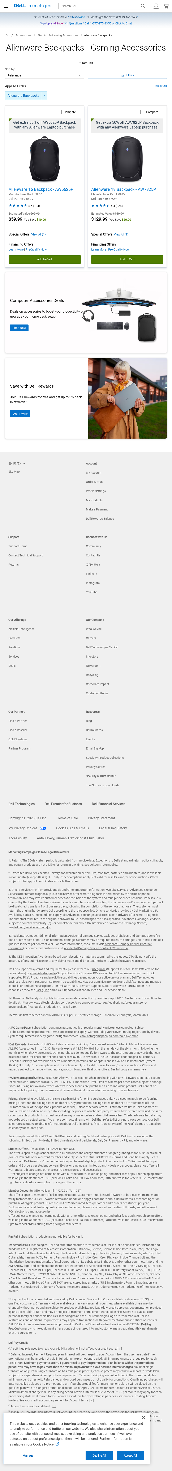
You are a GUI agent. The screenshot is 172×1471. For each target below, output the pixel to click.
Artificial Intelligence (21, 629)
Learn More (20, 413)
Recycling (92, 675)
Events (90, 739)
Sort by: (10, 69)
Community (93, 546)
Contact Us (93, 555)
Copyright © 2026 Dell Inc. (27, 818)
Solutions (14, 647)
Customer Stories (97, 693)
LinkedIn (91, 573)
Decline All (99, 1455)
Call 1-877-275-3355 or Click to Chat (100, 23)
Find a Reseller (17, 730)
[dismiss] (44, 96)
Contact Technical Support (25, 555)
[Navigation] (6, 6)
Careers (91, 638)
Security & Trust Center (101, 776)
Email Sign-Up (95, 748)
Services (13, 656)
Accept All (130, 1455)
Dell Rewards (94, 730)
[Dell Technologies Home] (32, 6)
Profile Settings (96, 491)
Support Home (17, 546)
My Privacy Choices (23, 828)
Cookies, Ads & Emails (72, 828)
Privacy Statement (101, 818)
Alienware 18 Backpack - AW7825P (123, 189)
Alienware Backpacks (23, 96)
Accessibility (17, 838)
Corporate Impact (97, 684)
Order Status (94, 482)
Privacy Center (95, 767)
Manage (28, 1455)
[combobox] (102, 6)
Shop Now (19, 328)
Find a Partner (17, 721)
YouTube (91, 592)
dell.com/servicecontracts (30, 927)
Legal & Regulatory (113, 828)
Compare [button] (70, 112)
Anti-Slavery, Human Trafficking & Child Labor (70, 838)
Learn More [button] (16, 249)
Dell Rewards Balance (100, 518)
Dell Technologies (21, 804)
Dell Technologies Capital (102, 647)
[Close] (143, 1417)
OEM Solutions (17, 739)
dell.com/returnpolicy (103, 864)
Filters (130, 75)
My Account (94, 472)
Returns (13, 564)
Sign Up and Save (51, 23)
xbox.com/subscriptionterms (31, 1031)
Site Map (14, 471)
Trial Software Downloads (102, 785)
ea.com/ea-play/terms (123, 1036)
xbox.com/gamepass (94, 1036)
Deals (12, 665)
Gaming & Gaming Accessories (58, 35)
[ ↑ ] (49, 927)
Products (14, 638)
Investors (92, 656)
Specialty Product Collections (105, 757)
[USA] (7, 35)
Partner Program (19, 748)
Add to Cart (44, 259)
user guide (99, 969)
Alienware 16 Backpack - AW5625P (41, 189)
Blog (89, 721)
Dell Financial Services (108, 804)
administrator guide (43, 973)
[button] (156, 6)
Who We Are (94, 629)
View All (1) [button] (38, 234)
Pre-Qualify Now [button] (36, 249)
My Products (94, 500)
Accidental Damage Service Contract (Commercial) (96, 948)
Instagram (93, 583)
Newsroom (93, 665)
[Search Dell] (143, 6)
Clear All (161, 86)
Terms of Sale (67, 818)
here (143, 1069)
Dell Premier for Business (63, 804)
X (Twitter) (93, 564)
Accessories (23, 35)
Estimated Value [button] (19, 213)
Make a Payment (97, 509)
